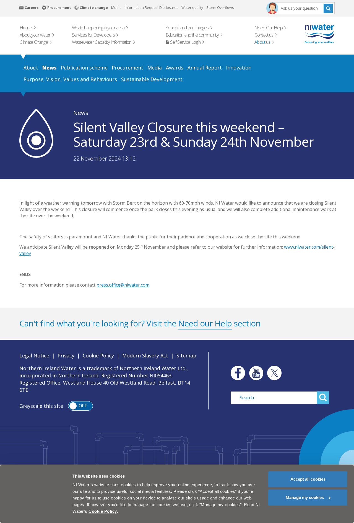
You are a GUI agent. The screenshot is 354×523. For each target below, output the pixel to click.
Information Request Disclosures (151, 7)
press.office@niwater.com (123, 285)
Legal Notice (34, 355)
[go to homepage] (311, 33)
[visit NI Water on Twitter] (274, 373)
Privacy (66, 355)
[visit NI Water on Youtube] (256, 373)
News (80, 113)
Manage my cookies (305, 497)
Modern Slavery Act (145, 355)
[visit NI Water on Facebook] (236, 373)
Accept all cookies (308, 479)
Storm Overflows (220, 7)
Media (116, 7)
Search (328, 8)
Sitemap (186, 355)
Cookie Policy (98, 355)
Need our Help (205, 323)
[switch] (80, 406)
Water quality (192, 7)
